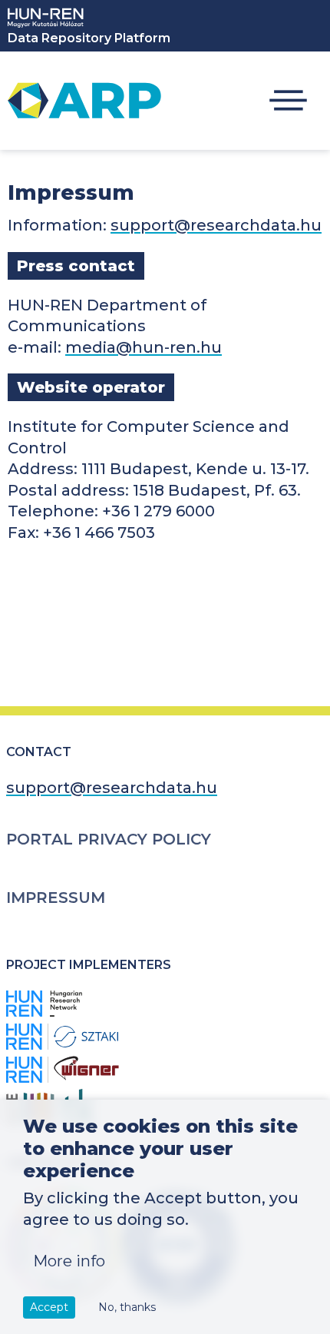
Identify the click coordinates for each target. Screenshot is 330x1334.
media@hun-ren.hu (143, 347)
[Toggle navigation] (288, 101)
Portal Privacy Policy (108, 839)
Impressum (55, 897)
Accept (49, 1307)
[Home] (84, 101)
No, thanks (127, 1307)
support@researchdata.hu (216, 225)
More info (69, 1261)
